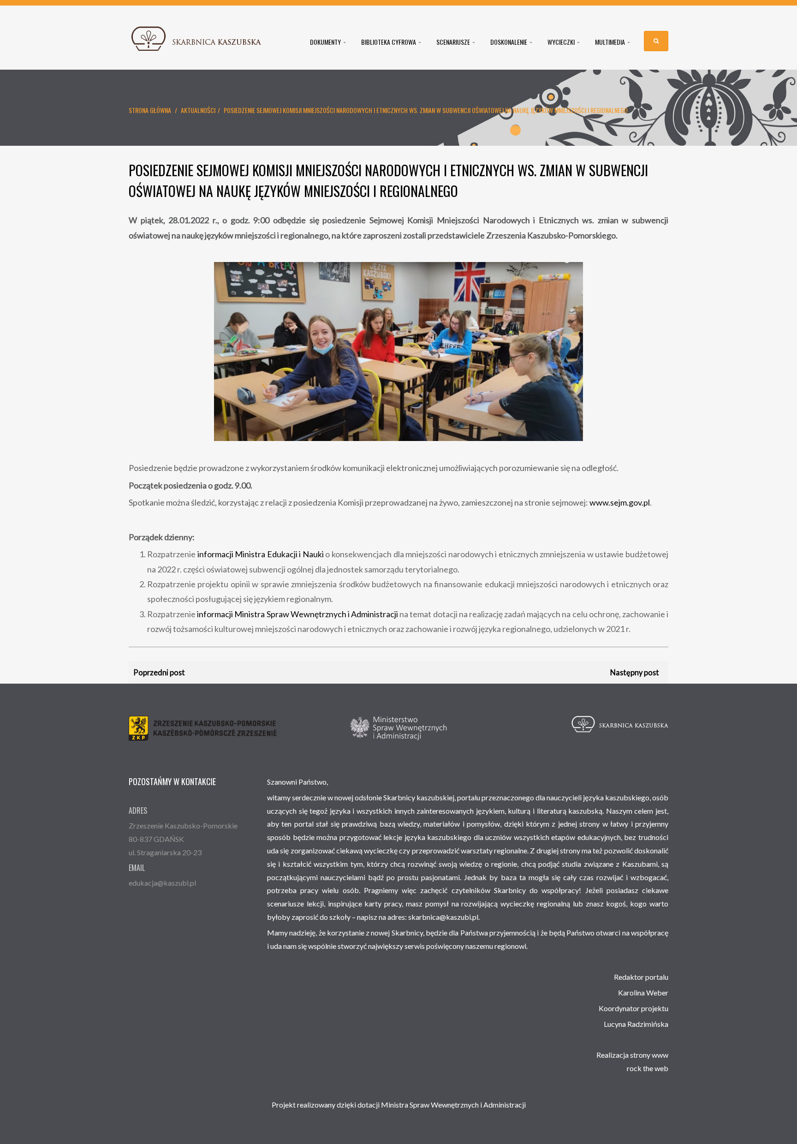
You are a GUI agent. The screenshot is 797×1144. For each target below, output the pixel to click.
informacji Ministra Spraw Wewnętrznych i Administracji (297, 614)
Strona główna (150, 110)
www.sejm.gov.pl (619, 502)
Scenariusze (453, 42)
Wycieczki (561, 42)
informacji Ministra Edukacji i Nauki (260, 554)
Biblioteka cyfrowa (389, 42)
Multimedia (610, 42)
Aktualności (198, 110)
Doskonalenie (509, 42)
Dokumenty (326, 42)
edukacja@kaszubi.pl (162, 882)
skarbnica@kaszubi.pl (443, 916)
